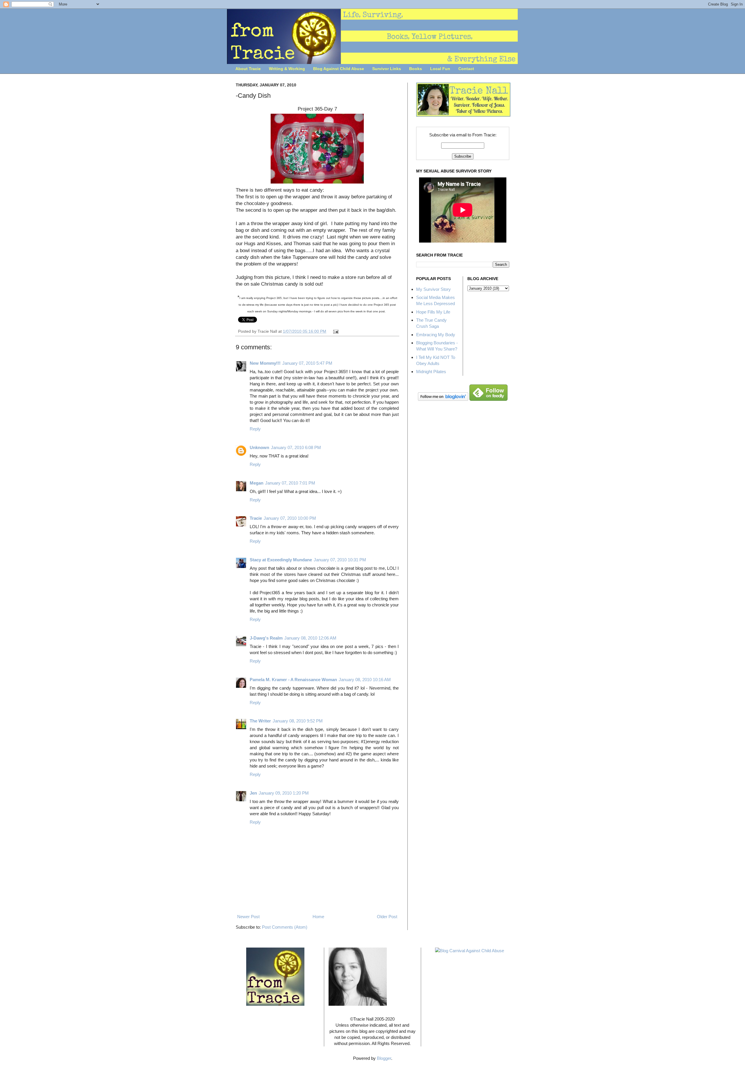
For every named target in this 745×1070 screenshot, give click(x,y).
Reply (255, 428)
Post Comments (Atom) (284, 927)
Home (318, 916)
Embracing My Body (435, 334)
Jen (253, 793)
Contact (466, 68)
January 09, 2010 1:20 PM (284, 793)
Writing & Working (287, 68)
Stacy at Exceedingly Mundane (281, 559)
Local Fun (440, 68)
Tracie (256, 518)
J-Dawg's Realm (266, 637)
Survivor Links (386, 68)
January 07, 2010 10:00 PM (290, 518)
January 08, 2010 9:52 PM (298, 720)
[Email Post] (335, 331)
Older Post (387, 916)
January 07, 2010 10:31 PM (340, 559)
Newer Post (248, 916)
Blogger (384, 1058)
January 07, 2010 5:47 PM (307, 363)
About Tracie (248, 68)
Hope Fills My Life (433, 311)
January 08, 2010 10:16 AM (365, 679)
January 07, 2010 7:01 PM (290, 482)
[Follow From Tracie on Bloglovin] (443, 399)
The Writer (260, 720)
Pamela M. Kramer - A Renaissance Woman (293, 679)
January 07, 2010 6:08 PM (296, 447)
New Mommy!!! (265, 363)
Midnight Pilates (431, 371)
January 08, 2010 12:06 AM (310, 637)
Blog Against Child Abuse (338, 68)
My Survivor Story (433, 289)
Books (415, 68)
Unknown (259, 447)
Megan (256, 482)
